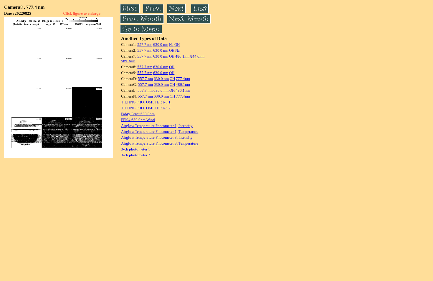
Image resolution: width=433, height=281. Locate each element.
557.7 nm (144, 44)
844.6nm (197, 56)
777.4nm (183, 78)
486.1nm (182, 56)
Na (171, 44)
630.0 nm (160, 44)
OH (177, 44)
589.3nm (128, 61)
